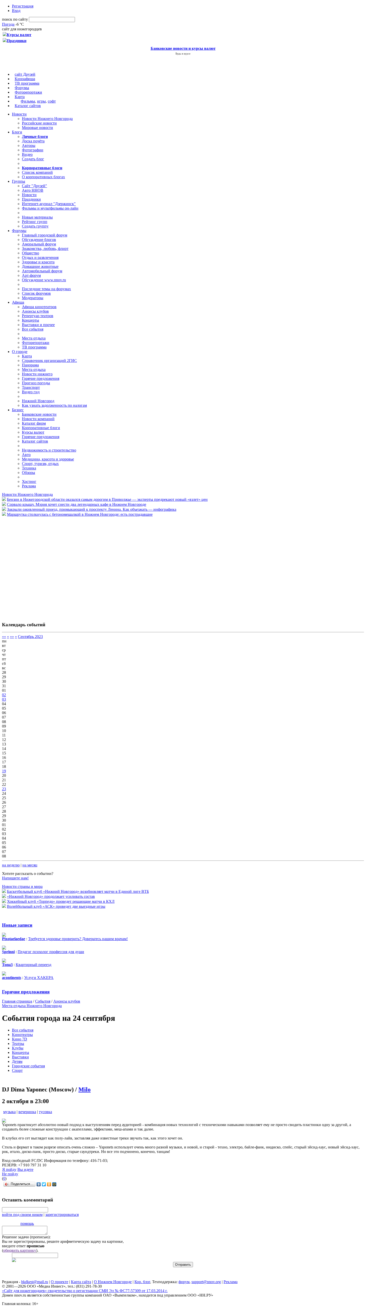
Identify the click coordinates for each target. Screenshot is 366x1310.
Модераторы (32, 298)
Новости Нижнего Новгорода (47, 118)
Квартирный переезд (33, 965)
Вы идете (25, 1169)
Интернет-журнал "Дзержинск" (49, 204)
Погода (8, 24)
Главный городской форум (44, 235)
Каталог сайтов (28, 106)
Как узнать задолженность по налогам (54, 405)
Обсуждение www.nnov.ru (44, 280)
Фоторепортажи (28, 92)
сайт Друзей (25, 74)
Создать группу (35, 226)
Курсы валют (33, 432)
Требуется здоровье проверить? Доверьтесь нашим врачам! (78, 939)
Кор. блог (142, 1282)
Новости (19, 114)
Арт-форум (31, 275)
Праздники (31, 199)
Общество (30, 253)
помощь (27, 1223)
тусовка (45, 1112)
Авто (26, 455)
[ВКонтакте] (38, 1184)
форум (184, 1282)
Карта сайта (81, 1282)
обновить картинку (19, 1250)
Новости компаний (38, 419)
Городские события (28, 1066)
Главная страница (17, 1001)
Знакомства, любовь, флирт (45, 248)
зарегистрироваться (62, 1214)
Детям (17, 1061)
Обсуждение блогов (39, 239)
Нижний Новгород (38, 401)
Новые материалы (37, 217)
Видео (27, 154)
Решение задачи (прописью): (26, 1237)
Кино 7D (19, 1039)
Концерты (30, 320)
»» (12, 636)
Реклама (29, 486)
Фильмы (28, 101)
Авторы (28, 145)
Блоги (17, 132)
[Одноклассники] (49, 1184)
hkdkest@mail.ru (34, 1282)
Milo (84, 1089)
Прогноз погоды (36, 383)
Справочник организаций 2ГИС (49, 360)
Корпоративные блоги (41, 428)
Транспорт (31, 387)
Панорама (30, 365)
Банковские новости (39, 414)
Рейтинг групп (34, 222)
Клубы (17, 1048)
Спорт (17, 1070)
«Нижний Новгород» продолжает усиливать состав (51, 896)
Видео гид (31, 392)
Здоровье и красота (38, 262)
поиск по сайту (15, 19)
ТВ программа (27, 83)
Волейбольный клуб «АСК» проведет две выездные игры (56, 906)
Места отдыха (34, 338)
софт (52, 101)
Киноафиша (25, 79)
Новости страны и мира (22, 886)
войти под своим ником (22, 1214)
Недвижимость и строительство (49, 450)
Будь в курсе (183, 53)
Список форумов (36, 293)
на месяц (29, 865)
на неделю (11, 865)
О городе (19, 351)
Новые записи (17, 925)
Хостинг (29, 481)
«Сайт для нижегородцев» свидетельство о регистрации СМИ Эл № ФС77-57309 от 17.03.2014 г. (85, 1291)
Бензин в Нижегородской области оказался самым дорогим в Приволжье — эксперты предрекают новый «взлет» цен (107, 499)
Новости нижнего (37, 374)
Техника (29, 468)
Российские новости (39, 123)
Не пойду (10, 1174)
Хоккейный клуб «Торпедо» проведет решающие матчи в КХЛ (61, 901)
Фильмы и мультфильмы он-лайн (50, 208)
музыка (9, 1112)
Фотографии (32, 150)
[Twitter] (44, 1184)
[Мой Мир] (54, 1184)
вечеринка (27, 1112)
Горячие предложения (40, 378)
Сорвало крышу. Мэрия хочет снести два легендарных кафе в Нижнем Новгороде (76, 504)
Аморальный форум (39, 244)
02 (4, 695)
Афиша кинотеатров (39, 307)
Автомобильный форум (42, 271)
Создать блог (33, 159)
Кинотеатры (22, 1034)
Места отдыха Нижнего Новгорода (32, 1006)
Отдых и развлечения (40, 257)
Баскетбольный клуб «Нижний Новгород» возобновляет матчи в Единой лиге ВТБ (78, 891)
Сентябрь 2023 (30, 636)
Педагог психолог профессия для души (51, 952)
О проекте (59, 1282)
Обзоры (28, 472)
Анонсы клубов (35, 311)
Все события (32, 329)
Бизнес (18, 410)
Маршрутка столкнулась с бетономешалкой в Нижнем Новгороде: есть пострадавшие (80, 514)
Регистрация (22, 6)
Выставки (20, 1057)
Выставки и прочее (38, 325)
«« (4, 636)
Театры (18, 1043)
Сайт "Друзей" (34, 186)
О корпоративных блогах (43, 177)
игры (41, 101)
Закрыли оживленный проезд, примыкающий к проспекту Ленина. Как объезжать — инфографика (91, 509)
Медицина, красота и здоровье (48, 459)
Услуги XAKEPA (39, 977)
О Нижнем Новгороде (113, 1282)
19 (4, 771)
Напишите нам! (15, 878)
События (42, 1001)
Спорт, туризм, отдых (40, 463)
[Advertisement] (32, 566)
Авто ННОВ (32, 190)
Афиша (18, 302)
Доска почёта (33, 141)
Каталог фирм (34, 423)
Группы (18, 181)
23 (4, 789)
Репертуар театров (37, 316)
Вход (16, 10)
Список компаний (37, 172)
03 (4, 699)
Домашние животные (40, 266)
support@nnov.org (206, 1282)
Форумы (22, 88)
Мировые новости (37, 127)
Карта (20, 97)
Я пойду (9, 1169)
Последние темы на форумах (46, 289)
